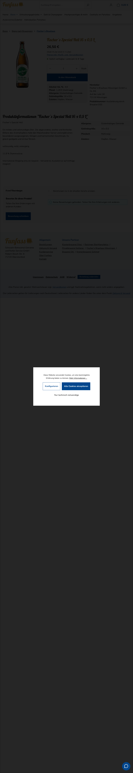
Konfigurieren (51, 386)
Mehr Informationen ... (78, 378)
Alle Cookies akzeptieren (76, 386)
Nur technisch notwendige (66, 395)
